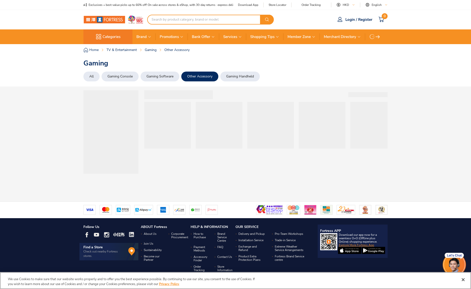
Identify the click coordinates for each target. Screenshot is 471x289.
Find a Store (93, 247)
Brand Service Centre (222, 237)
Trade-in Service (285, 240)
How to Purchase (200, 235)
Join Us (148, 244)
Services (230, 36)
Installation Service (250, 240)
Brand (141, 36)
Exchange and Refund (247, 248)
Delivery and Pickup (251, 234)
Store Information (225, 268)
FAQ (220, 247)
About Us (150, 234)
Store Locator (277, 5)
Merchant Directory (340, 36)
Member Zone (299, 36)
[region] (235, 280)
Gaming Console (120, 76)
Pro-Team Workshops (289, 234)
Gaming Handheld (240, 76)
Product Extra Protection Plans (249, 258)
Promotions (169, 36)
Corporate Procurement (179, 235)
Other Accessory (199, 76)
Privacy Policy (169, 284)
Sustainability (153, 250)
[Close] (463, 279)
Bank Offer (201, 36)
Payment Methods (199, 248)
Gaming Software (159, 76)
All (91, 76)
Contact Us (224, 257)
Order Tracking (311, 5)
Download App (248, 5)
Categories (111, 36)
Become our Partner (151, 258)
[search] (267, 20)
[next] (378, 36)
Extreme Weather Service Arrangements (289, 248)
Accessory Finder (200, 258)
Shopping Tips (262, 36)
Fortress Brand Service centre (289, 258)
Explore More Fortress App (356, 245)
